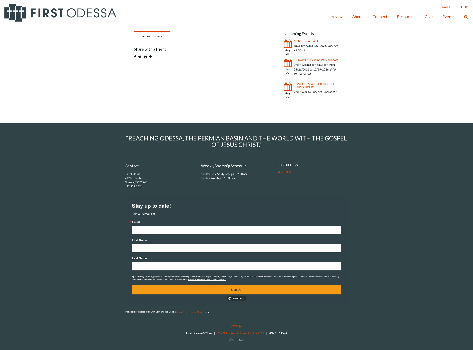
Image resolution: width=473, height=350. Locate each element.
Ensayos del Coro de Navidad (316, 60)
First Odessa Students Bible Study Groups (315, 85)
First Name (139, 240)
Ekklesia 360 (236, 340)
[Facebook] (461, 7)
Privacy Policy (181, 312)
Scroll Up (235, 325)
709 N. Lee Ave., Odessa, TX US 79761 (240, 333)
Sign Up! (236, 289)
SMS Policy (284, 171)
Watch (446, 7)
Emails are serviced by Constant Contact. (207, 279)
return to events (152, 36)
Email (136, 222)
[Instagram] (466, 7)
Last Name (139, 258)
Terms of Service (197, 312)
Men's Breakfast (306, 41)
